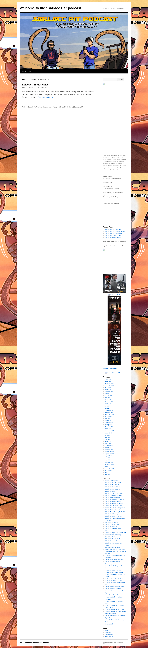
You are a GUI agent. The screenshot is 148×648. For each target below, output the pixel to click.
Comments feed (109, 634)
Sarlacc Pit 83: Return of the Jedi (114, 572)
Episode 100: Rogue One (112, 481)
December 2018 (109, 391)
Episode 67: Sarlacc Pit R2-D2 (113, 516)
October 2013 (108, 466)
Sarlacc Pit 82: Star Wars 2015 (113, 570)
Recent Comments (110, 368)
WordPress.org (109, 636)
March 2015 (108, 443)
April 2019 (108, 389)
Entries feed (108, 632)
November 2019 (109, 383)
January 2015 (108, 447)
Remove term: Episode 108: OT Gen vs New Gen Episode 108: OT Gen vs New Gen (115, 551)
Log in (106, 630)
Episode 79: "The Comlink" (112, 539)
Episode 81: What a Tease (112, 541)
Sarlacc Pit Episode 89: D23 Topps (114, 609)
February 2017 (109, 410)
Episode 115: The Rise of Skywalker (115, 231)
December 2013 (109, 462)
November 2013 (109, 464)
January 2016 (108, 425)
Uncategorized (47, 107)
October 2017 (108, 404)
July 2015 (107, 435)
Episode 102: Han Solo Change (113, 485)
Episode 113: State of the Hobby (114, 235)
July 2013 (107, 472)
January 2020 (108, 381)
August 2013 (108, 470)
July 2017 (107, 406)
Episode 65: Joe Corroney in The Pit (115, 512)
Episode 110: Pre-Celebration (113, 497)
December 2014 (109, 449)
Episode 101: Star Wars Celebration (114, 483)
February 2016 (109, 422)
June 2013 (107, 474)
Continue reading (45, 97)
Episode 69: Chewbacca (111, 522)
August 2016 (108, 416)
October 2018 (108, 393)
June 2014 (107, 458)
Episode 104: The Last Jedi (112, 489)
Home (24, 71)
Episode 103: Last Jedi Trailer (113, 487)
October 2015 (108, 429)
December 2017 (109, 402)
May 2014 (107, 460)
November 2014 (109, 451)
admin (45, 87)
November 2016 (109, 414)
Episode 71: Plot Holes (35, 84)
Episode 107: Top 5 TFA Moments (114, 493)
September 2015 (109, 431)
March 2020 (108, 379)
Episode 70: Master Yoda (112, 524)
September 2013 (109, 468)
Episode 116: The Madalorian (113, 229)
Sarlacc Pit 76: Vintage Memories (114, 559)
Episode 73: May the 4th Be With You (115, 532)
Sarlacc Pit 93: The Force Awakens (114, 586)
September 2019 (109, 385)
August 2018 (108, 395)
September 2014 (109, 454)
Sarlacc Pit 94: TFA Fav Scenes (113, 589)
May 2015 (107, 439)
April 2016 (108, 420)
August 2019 (108, 387)
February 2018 (109, 400)
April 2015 (108, 441)
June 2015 (107, 437)
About (30, 71)
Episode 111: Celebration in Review (114, 499)
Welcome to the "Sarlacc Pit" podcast (50, 7)
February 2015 (109, 445)
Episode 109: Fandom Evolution (113, 495)
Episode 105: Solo (110, 491)
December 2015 (109, 427)
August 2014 (108, 456)
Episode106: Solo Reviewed (112, 547)
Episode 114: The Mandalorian (113, 233)
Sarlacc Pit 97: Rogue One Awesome (115, 595)
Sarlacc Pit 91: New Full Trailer (113, 580)
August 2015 (108, 433)
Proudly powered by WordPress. (114, 643)
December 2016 (109, 412)
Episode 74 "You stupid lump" (113, 535)
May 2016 (107, 418)
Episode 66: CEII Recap (111, 514)
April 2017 (108, 408)
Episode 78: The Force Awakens (114, 537)
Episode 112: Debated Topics (113, 237)
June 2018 (107, 398)
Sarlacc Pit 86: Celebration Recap (114, 578)
